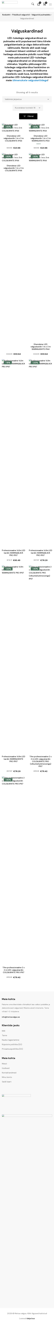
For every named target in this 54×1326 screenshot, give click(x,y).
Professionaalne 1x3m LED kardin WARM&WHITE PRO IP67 (13, 759)
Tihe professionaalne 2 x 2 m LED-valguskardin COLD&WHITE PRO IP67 (14, 970)
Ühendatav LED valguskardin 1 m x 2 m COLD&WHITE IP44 (14, 138)
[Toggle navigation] (50, 4)
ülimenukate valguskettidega (30, 80)
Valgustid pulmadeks (41, 15)
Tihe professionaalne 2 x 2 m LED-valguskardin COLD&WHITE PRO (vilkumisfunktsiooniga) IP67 (41, 761)
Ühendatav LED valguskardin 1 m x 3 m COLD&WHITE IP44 (14, 168)
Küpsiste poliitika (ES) (12, 1044)
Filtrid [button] (30, 116)
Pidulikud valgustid (21, 15)
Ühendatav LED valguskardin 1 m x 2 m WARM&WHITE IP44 (41, 138)
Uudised (5, 1068)
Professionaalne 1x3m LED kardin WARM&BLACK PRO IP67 (40, 553)
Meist (4, 1063)
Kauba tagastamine (10, 1040)
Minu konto (7, 1077)
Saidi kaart (6, 1081)
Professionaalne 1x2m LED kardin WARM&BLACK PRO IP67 (13, 553)
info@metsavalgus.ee (11, 1017)
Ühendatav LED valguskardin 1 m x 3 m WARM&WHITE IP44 (41, 346)
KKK (3, 1031)
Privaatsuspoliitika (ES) (12, 1049)
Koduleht (6, 15)
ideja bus (30, 1318)
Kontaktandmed (9, 1072)
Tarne (4, 1035)
